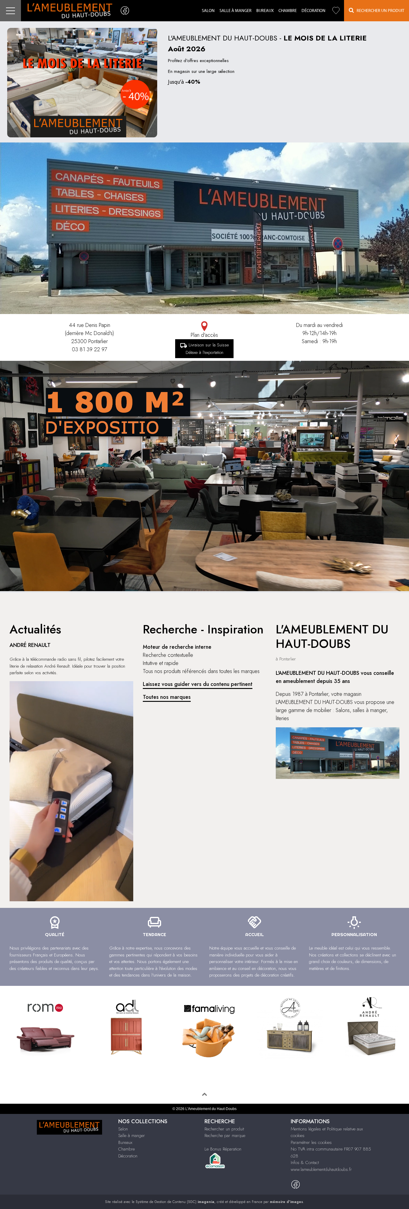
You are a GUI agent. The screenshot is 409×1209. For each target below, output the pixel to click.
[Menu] (10, 10)
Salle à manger (235, 10)
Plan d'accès (204, 335)
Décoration (313, 10)
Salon (208, 10)
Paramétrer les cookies (311, 1142)
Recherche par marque (225, 1135)
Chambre (287, 10)
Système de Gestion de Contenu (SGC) (175, 1202)
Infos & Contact (305, 1162)
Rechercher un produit (224, 1129)
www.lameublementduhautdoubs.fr (321, 1169)
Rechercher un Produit (379, 10)
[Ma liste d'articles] (336, 10)
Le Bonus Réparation (223, 1149)
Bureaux (265, 10)
